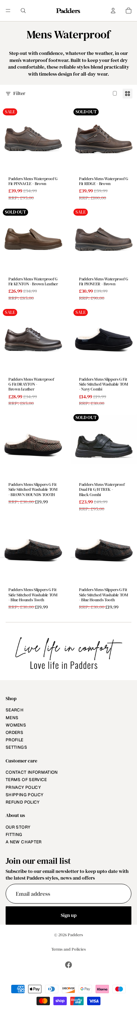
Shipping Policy (24, 795)
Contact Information (32, 772)
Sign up (69, 915)
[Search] (23, 10)
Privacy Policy (23, 787)
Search (15, 710)
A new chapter (24, 842)
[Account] (113, 10)
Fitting (14, 834)
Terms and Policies (68, 949)
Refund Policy (23, 802)
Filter (19, 93)
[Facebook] (68, 965)
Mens (12, 718)
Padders (75, 935)
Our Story (18, 827)
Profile (15, 740)
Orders (14, 732)
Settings (16, 747)
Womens (16, 725)
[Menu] (8, 10)
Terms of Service (26, 780)
